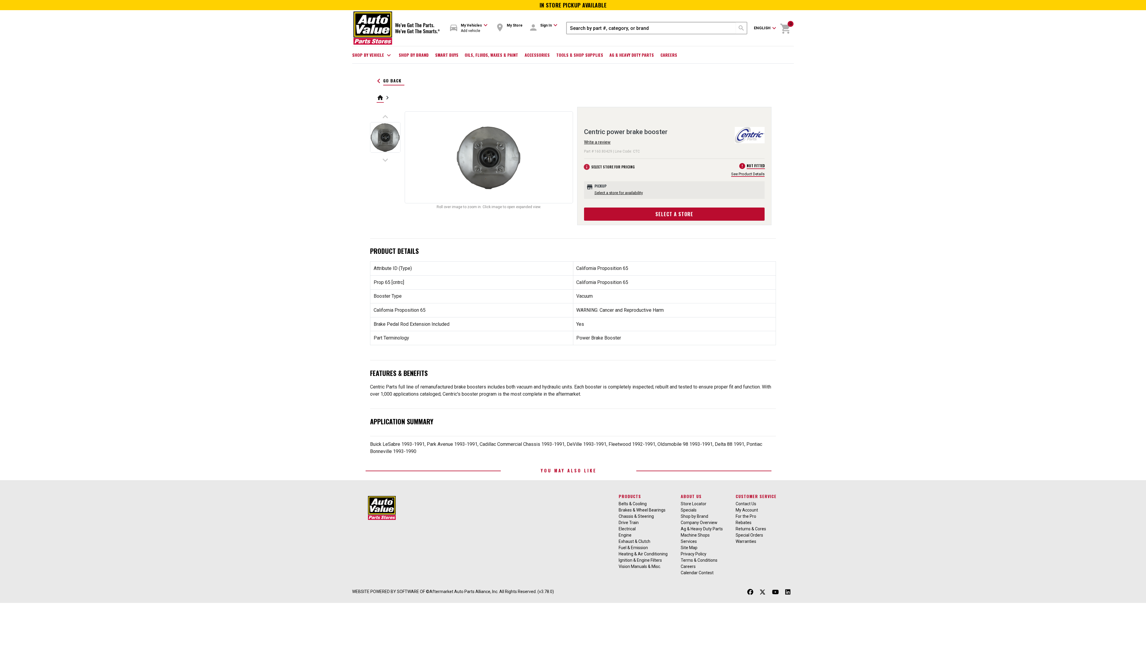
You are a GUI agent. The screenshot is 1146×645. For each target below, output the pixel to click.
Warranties (746, 541)
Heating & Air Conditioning (643, 554)
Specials (689, 510)
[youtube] (775, 592)
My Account (747, 510)
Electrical (627, 528)
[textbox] (651, 28)
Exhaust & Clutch (634, 541)
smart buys (446, 55)
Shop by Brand (414, 55)
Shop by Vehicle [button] (372, 55)
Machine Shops (695, 535)
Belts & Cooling (633, 503)
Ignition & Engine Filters (640, 560)
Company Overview (699, 522)
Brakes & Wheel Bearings (642, 510)
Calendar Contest (697, 572)
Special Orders (749, 535)
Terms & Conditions (699, 560)
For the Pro (746, 516)
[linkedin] (788, 592)
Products (630, 496)
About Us (691, 496)
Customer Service (756, 496)
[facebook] (750, 592)
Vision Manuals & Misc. (640, 566)
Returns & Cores (751, 528)
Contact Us (746, 503)
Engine (625, 535)
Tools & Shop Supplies (579, 55)
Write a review (597, 142)
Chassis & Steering (636, 516)
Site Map (689, 547)
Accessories (537, 55)
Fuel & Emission (633, 547)
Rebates (743, 522)
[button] (469, 28)
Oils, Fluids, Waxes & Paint (491, 55)
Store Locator (693, 503)
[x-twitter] (762, 592)
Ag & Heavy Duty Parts (631, 55)
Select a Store (674, 214)
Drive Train (629, 522)
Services (689, 541)
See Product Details (748, 174)
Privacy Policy (693, 554)
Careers (668, 55)
